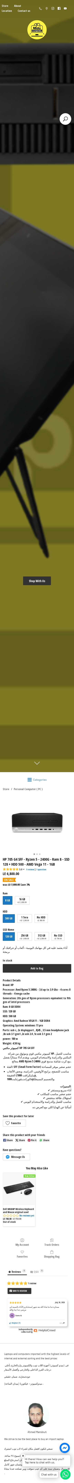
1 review (30, 869)
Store (6, 789)
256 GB (24, 937)
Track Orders (51, 1244)
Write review (19, 1290)
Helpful (14, 1323)
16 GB (22, 900)
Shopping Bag (52, 1256)
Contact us (24, 11)
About (17, 6)
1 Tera (24, 918)
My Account (22, 1244)
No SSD (58, 937)
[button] (14, 1123)
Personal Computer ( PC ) (28, 789)
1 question (41, 869)
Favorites (22, 1256)
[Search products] (65, 119)
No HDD (41, 918)
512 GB (41, 937)
